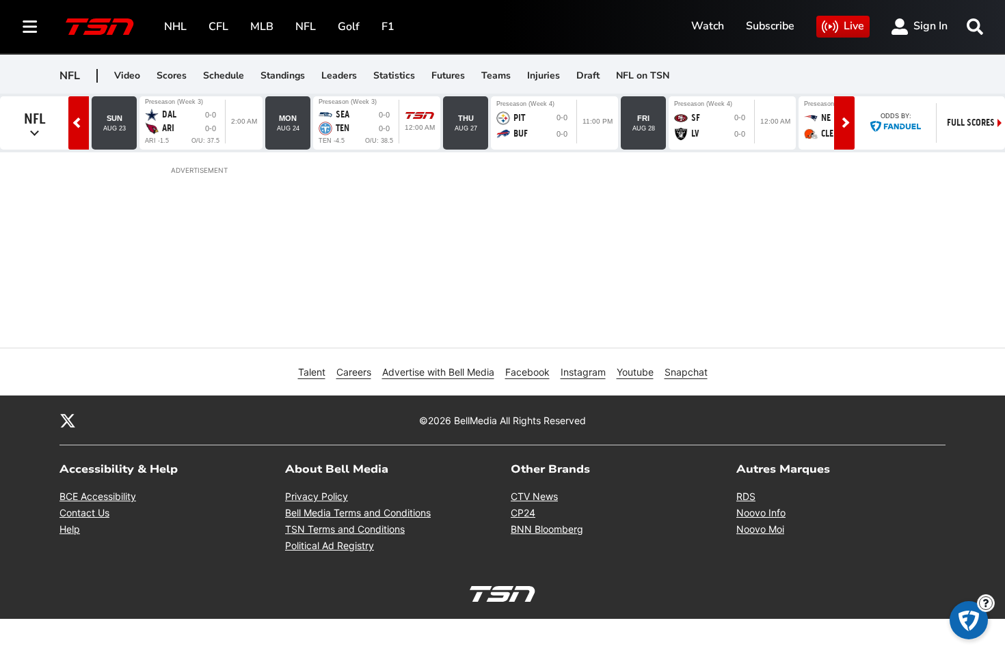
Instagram (583, 372)
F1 (387, 26)
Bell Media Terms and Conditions (358, 512)
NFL (305, 26)
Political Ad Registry (329, 545)
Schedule (223, 75)
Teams (496, 75)
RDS (745, 496)
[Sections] (30, 26)
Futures (448, 75)
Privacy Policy (316, 496)
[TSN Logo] (100, 27)
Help (69, 529)
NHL (175, 26)
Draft (588, 75)
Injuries (543, 75)
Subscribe (770, 25)
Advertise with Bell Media (438, 372)
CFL (218, 26)
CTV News (534, 496)
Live (854, 25)
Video (127, 75)
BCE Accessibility (97, 496)
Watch (707, 25)
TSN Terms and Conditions (345, 529)
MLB (261, 26)
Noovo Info (761, 512)
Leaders (339, 75)
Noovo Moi (760, 529)
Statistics (394, 75)
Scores (172, 75)
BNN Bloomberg (547, 529)
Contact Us (84, 512)
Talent (311, 372)
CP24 (523, 512)
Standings (282, 75)
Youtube (635, 372)
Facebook (527, 372)
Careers (353, 372)
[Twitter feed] (67, 420)
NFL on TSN (642, 75)
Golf (349, 26)
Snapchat (686, 372)
